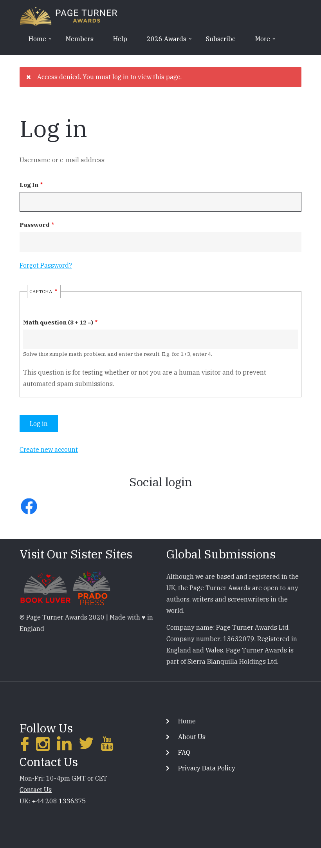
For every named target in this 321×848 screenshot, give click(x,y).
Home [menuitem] (33, 41)
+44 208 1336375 (59, 801)
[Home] (68, 15)
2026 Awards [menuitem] (162, 41)
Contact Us (36, 790)
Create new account (49, 449)
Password (35, 224)
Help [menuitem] (120, 39)
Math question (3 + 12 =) (58, 322)
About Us (192, 737)
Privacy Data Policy (206, 768)
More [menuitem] (258, 41)
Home (187, 721)
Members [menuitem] (80, 39)
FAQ (184, 752)
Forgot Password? (46, 265)
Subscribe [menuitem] (221, 39)
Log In (29, 184)
